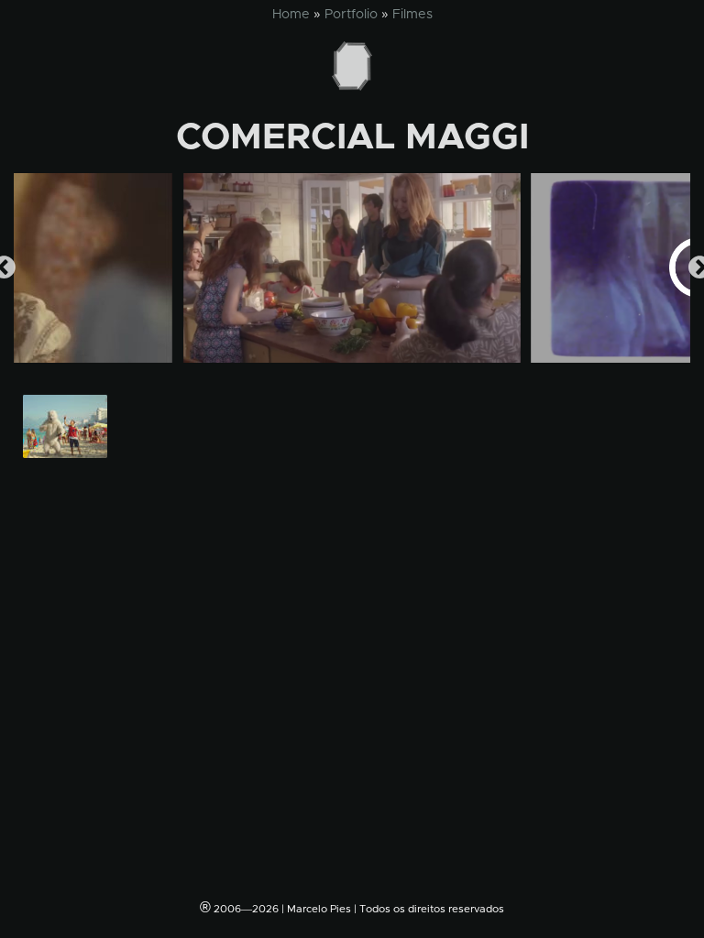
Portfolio (351, 14)
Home (291, 14)
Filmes (412, 14)
